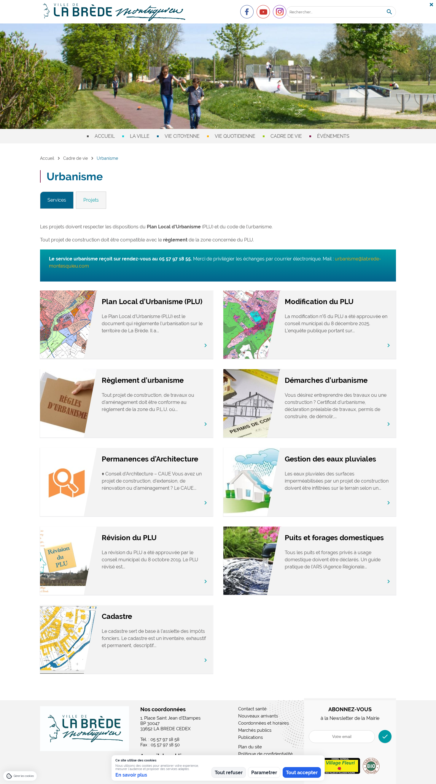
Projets (91, 200)
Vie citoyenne (182, 136)
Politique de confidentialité (265, 754)
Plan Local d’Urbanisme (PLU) (152, 301)
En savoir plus (131, 775)
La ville (139, 136)
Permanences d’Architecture (150, 459)
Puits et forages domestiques (334, 537)
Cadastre (117, 616)
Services (56, 200)
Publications (250, 737)
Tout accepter (302, 772)
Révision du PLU (129, 537)
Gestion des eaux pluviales (330, 459)
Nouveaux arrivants (258, 716)
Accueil (105, 136)
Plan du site (250, 747)
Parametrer (264, 772)
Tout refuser (229, 772)
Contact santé (252, 709)
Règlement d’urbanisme (143, 380)
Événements (333, 136)
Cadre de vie (286, 136)
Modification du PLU (319, 301)
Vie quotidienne (235, 136)
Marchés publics (254, 730)
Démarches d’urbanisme (326, 380)
